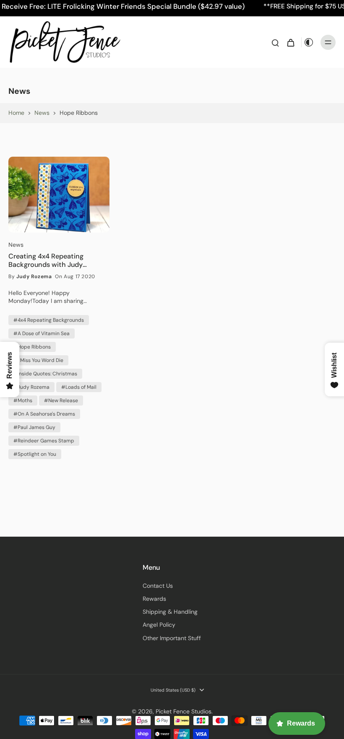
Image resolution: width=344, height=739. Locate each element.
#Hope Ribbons (32, 347)
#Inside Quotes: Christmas (45, 373)
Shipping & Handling (170, 611)
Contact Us (158, 585)
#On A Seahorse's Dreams (44, 414)
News (42, 112)
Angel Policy (159, 624)
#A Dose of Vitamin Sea (41, 333)
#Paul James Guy (34, 427)
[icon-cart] (290, 42)
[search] (275, 42)
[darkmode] (309, 42)
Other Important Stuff (172, 638)
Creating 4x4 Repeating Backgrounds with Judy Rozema (45, 260)
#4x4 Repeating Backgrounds (48, 320)
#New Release (61, 400)
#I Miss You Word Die (38, 360)
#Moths (22, 400)
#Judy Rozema (31, 387)
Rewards (154, 598)
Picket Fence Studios (183, 711)
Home (16, 112)
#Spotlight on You (34, 454)
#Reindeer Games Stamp (43, 440)
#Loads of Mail (78, 387)
